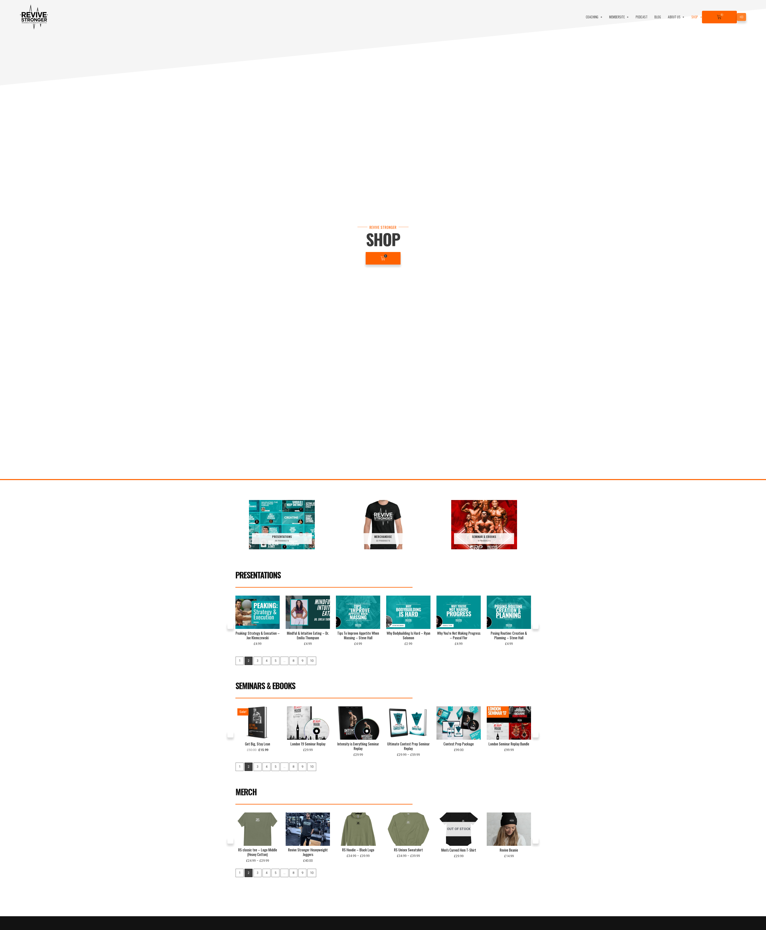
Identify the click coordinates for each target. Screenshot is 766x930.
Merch (246, 792)
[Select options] (326, 722)
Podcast (642, 17)
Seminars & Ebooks (265, 686)
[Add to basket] (276, 611)
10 (312, 661)
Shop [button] (694, 17)
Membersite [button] (617, 17)
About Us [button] (674, 17)
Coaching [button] (592, 17)
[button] (230, 626)
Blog (657, 17)
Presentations (258, 575)
